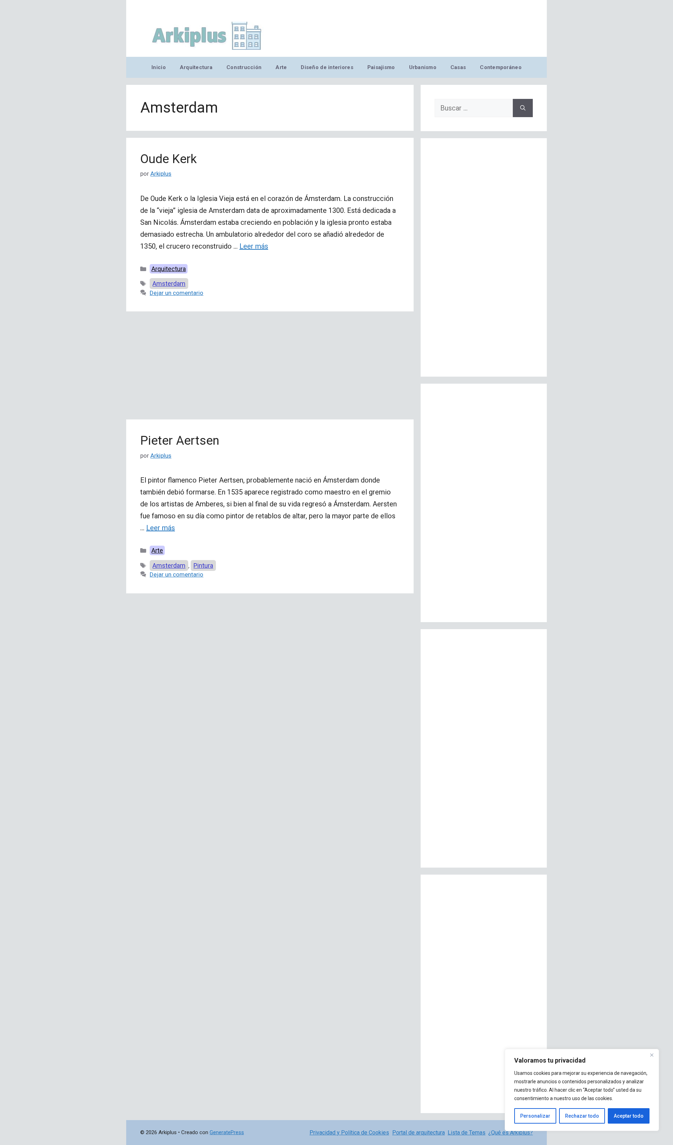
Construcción (243, 67)
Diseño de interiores (327, 67)
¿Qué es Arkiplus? (510, 1132)
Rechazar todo (582, 1116)
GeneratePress (227, 1132)
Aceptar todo (629, 1116)
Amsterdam (168, 283)
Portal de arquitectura (418, 1132)
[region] (582, 1090)
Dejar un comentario (176, 292)
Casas (458, 67)
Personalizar (535, 1116)
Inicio (158, 67)
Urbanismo (422, 67)
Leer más (253, 246)
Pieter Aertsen (179, 440)
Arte (281, 67)
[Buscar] (523, 108)
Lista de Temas (466, 1132)
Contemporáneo (501, 67)
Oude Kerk (168, 159)
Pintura (203, 565)
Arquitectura (196, 67)
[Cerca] (651, 1055)
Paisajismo (381, 67)
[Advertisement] (270, 367)
